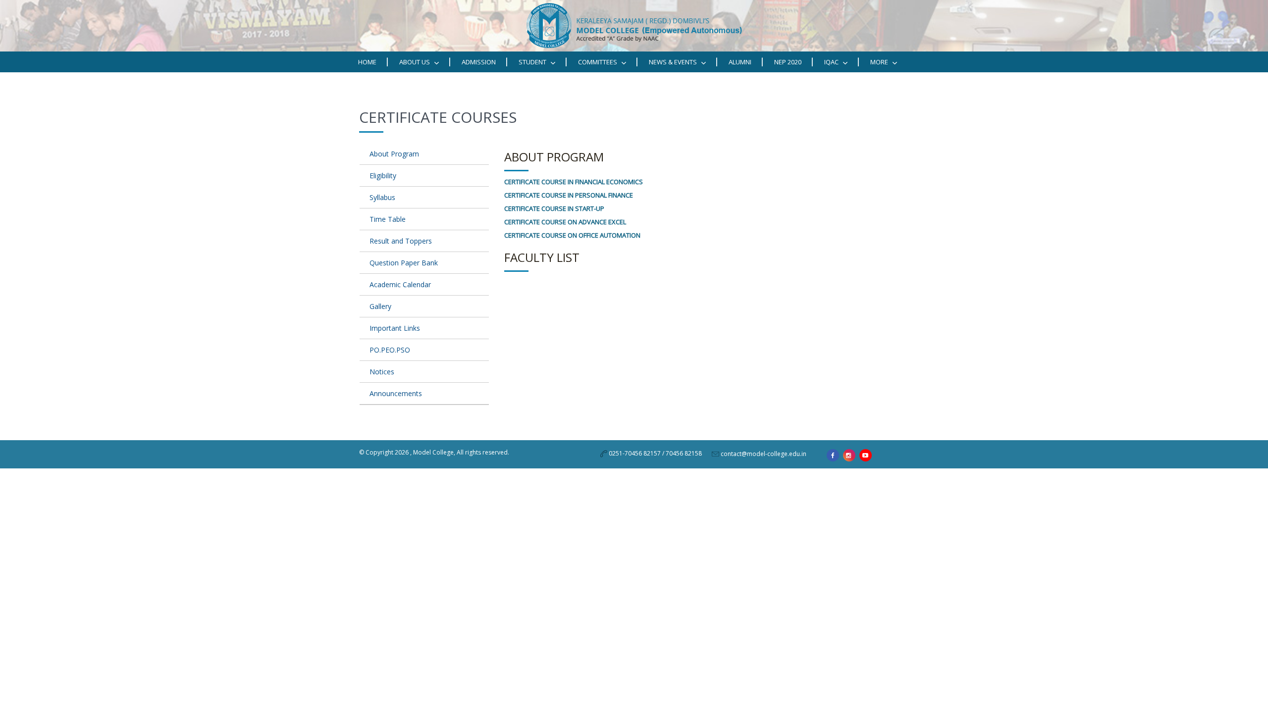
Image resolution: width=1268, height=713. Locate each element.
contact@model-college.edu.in (763, 454)
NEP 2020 (787, 61)
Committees (598, 61)
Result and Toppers (401, 241)
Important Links (395, 328)
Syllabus (382, 197)
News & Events (673, 61)
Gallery (380, 306)
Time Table (388, 219)
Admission (479, 61)
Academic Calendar (400, 284)
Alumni (740, 61)
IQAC (832, 61)
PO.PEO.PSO (390, 350)
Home (367, 61)
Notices (382, 371)
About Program (394, 153)
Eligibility (383, 175)
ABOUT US (415, 61)
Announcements (396, 393)
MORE (880, 61)
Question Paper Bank (404, 262)
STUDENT (533, 61)
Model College (433, 452)
